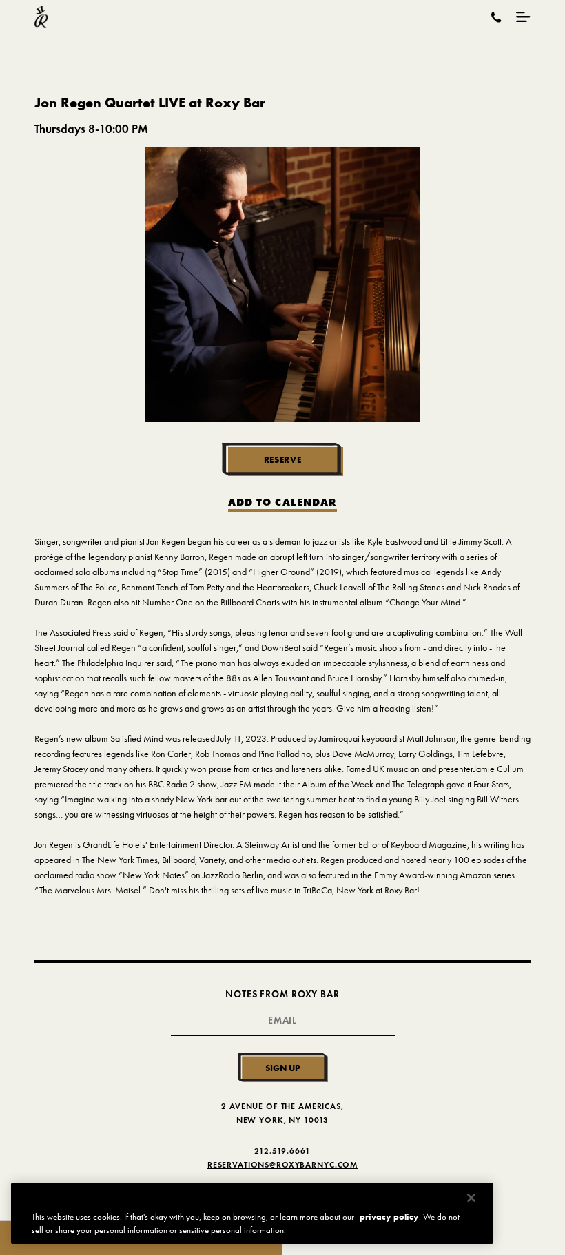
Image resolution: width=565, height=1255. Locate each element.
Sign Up (282, 1067)
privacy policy (389, 1217)
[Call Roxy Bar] (496, 17)
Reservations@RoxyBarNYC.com (282, 1164)
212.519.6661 (282, 1150)
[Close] (471, 1198)
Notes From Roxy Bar (282, 994)
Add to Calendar (282, 502)
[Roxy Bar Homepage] (41, 17)
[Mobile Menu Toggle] (523, 17)
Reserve (283, 459)
